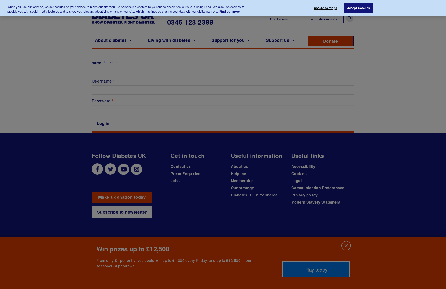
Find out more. (230, 11)
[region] (223, 8)
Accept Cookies (358, 8)
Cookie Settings (325, 8)
